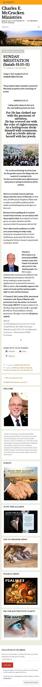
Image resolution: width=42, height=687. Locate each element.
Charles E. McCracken (16, 68)
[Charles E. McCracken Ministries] (21, 38)
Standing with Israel (16, 370)
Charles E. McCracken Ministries (13, 13)
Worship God (28, 370)
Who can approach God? (13, 378)
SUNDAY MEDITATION (13, 51)
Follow (7, 665)
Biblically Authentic (19, 368)
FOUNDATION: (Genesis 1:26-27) (14, 382)
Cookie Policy (7, 678)
